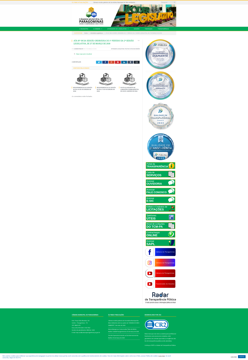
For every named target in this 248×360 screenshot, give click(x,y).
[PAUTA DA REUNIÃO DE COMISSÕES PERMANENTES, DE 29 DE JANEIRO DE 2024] (129, 79)
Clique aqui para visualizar (84, 54)
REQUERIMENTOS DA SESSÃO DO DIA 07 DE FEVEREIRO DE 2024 (106, 89)
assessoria (158, 336)
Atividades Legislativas (117, 49)
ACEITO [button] (241, 356)
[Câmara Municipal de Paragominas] (124, 15)
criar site (156, 334)
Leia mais (162, 356)
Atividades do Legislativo (117, 29)
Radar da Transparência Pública (166, 345)
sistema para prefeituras (168, 334)
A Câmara (96, 29)
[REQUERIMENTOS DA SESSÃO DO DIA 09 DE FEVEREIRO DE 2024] (82, 79)
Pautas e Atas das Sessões (132, 49)
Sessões (137, 29)
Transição (148, 29)
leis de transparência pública (153, 341)
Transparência (163, 29)
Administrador (78, 49)
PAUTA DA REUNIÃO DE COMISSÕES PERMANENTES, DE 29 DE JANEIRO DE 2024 (129, 89)
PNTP (152, 345)
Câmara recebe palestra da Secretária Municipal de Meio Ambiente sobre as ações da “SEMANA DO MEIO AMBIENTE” (123, 323)
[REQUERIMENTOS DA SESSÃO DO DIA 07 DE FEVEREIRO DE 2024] (105, 79)
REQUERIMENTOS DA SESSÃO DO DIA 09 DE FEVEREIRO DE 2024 (82, 89)
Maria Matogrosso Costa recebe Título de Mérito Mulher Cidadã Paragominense (115, 2)
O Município (83, 29)
